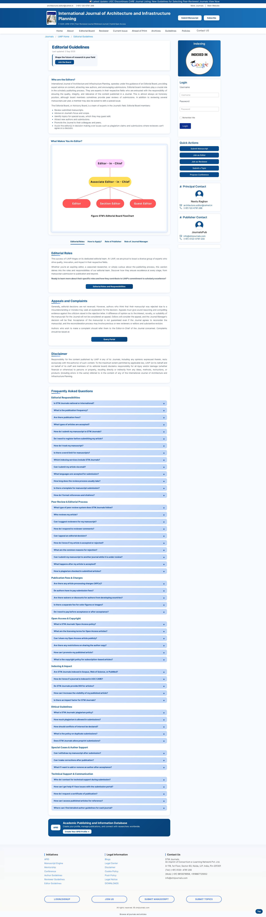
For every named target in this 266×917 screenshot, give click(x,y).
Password (184, 101)
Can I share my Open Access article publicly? (75, 638)
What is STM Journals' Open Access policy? (75, 624)
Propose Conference (199, 174)
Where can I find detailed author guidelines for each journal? (83, 808)
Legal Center (111, 863)
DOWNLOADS (112, 883)
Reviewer (104, 30)
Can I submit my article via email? (70, 467)
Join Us (109, 899)
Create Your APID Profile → (77, 831)
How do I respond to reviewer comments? (74, 528)
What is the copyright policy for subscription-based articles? (83, 659)
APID (46, 859)
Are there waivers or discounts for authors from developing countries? (88, 597)
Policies (186, 30)
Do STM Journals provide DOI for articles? (74, 686)
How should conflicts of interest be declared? (76, 726)
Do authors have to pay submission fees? (74, 590)
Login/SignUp (62, 899)
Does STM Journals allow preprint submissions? (77, 741)
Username (185, 87)
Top (259, 911)
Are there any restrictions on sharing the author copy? (80, 645)
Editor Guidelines (52, 883)
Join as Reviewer (199, 161)
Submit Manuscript (189, 18)
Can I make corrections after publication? (74, 760)
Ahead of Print (139, 30)
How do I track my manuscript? (68, 445)
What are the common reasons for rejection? (75, 550)
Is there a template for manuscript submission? (77, 488)
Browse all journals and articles (133, 914)
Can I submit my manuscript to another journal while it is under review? (88, 557)
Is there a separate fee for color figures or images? (78, 604)
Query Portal (109, 339)
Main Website (213, 5)
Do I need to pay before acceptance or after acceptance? (81, 612)
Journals (49, 36)
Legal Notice (111, 879)
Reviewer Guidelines (54, 879)
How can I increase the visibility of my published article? (81, 693)
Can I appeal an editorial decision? (70, 536)
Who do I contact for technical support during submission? (82, 779)
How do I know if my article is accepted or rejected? (78, 543)
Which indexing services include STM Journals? (77, 460)
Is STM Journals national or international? (74, 403)
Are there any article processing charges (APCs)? (78, 583)
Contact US (203, 30)
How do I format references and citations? (74, 495)
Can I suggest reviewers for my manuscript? (75, 521)
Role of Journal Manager (136, 241)
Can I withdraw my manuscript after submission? (77, 753)
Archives (156, 30)
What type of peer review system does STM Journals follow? (83, 507)
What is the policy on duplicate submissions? (75, 733)
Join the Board (64, 62)
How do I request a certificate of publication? (75, 793)
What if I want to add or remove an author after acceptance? (83, 767)
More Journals (197, 5)
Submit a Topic (199, 168)
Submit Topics (204, 899)
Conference (50, 871)
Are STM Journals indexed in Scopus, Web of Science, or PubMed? (86, 672)
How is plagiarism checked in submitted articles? (77, 571)
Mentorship (50, 867)
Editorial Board (87, 30)
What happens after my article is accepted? (75, 564)
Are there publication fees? (67, 417)
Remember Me (188, 117)
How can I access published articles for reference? (78, 801)
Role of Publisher (113, 241)
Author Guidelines (53, 875)
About (70, 30)
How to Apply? (95, 241)
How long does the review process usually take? (77, 481)
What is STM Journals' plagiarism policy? (73, 712)
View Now (187, 1)
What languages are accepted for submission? (76, 474)
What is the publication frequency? (71, 410)
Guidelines (170, 30)
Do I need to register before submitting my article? (78, 438)
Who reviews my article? (66, 514)
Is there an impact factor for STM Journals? (75, 700)
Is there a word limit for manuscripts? (72, 452)
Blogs (107, 859)
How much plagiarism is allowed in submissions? (77, 719)
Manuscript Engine (53, 863)
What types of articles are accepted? (71, 424)
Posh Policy (110, 875)
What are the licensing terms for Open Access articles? (80, 631)
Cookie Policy (111, 871)
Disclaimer (110, 867)
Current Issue (120, 30)
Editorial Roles (78, 241)
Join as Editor (199, 155)
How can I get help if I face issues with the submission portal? (83, 786)
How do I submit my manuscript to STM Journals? (77, 431)
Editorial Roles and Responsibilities (109, 286)
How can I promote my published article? (73, 652)
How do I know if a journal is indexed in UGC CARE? (78, 679)
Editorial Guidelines (83, 36)
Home (59, 30)
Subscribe (211, 18)
